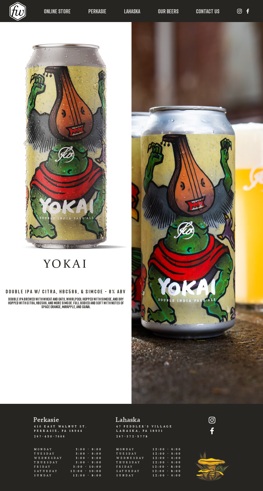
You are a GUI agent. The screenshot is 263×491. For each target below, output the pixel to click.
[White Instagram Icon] (239, 11)
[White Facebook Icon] (248, 11)
